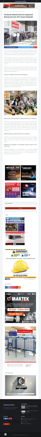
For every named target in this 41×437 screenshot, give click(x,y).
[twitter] (9, 287)
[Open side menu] (3, 1)
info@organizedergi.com (27, 423)
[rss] (19, 287)
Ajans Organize (26, 434)
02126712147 (25, 421)
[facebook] (6, 287)
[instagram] (14, 287)
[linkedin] (7, 418)
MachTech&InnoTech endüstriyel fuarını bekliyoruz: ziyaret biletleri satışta (32, 406)
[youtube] (17, 287)
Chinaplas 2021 (10, 393)
